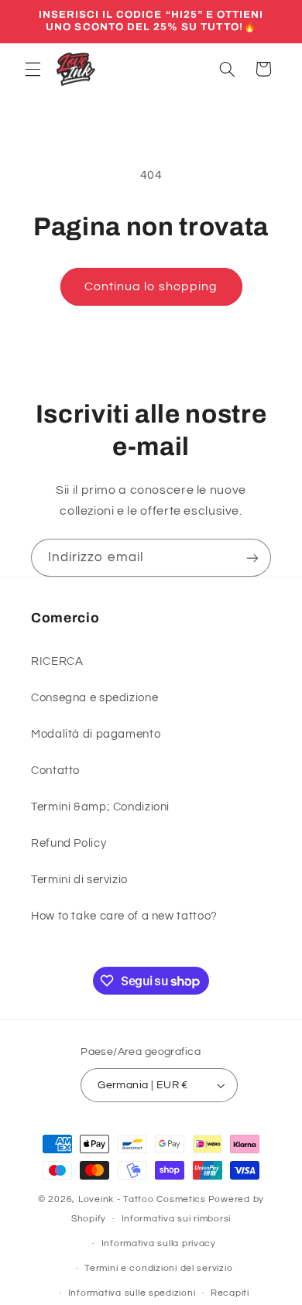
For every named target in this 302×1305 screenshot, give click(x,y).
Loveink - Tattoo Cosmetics (142, 1199)
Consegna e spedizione (94, 698)
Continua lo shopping (151, 286)
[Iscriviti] (252, 558)
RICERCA (57, 661)
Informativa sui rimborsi (177, 1218)
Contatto (55, 770)
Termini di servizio (79, 879)
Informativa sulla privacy (158, 1243)
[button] (32, 69)
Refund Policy (68, 843)
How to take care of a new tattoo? (124, 916)
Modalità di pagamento (95, 734)
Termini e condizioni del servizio (158, 1268)
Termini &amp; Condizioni (100, 807)
